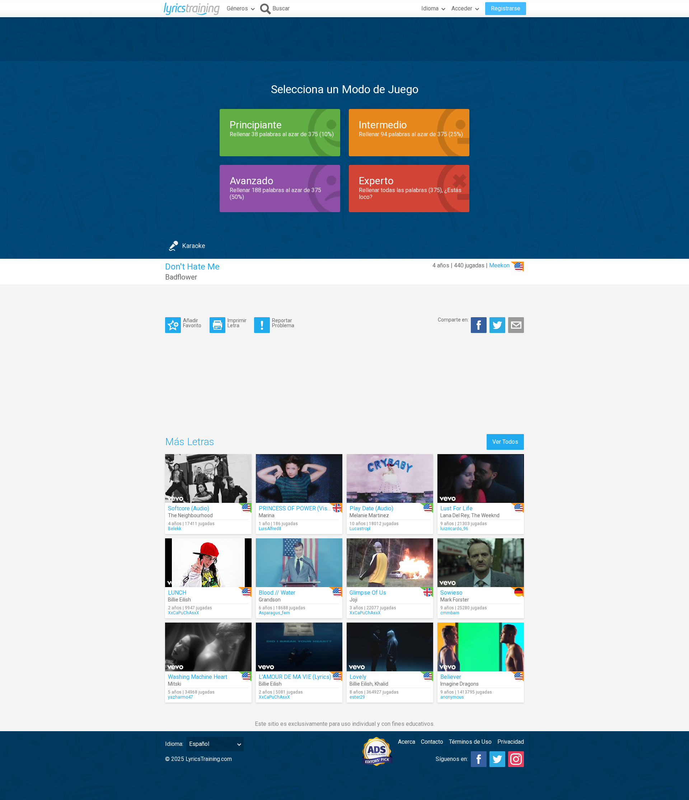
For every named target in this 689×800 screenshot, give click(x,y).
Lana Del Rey (454, 515)
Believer (450, 676)
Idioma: (174, 744)
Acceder (461, 8)
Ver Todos (505, 441)
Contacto (432, 741)
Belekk (174, 528)
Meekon (499, 265)
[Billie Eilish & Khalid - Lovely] (390, 647)
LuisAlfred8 (270, 528)
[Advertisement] (344, 39)
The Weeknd (485, 515)
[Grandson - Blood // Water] (299, 562)
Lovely (358, 676)
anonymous (452, 697)
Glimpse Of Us (368, 592)
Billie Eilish (179, 600)
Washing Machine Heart (197, 676)
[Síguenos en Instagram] (516, 759)
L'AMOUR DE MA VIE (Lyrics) (295, 676)
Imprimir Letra (237, 323)
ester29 (357, 697)
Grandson (270, 600)
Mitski (174, 684)
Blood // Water (277, 592)
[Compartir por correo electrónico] (516, 325)
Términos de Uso (470, 741)
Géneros (237, 8)
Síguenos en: (452, 759)
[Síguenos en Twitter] (497, 759)
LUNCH (177, 592)
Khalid (381, 684)
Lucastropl (360, 528)
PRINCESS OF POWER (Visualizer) (302, 508)
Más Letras (189, 442)
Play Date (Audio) (371, 508)
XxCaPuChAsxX (183, 612)
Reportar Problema (283, 323)
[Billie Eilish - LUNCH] (208, 562)
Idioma (430, 8)
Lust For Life (456, 508)
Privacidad (510, 741)
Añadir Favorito (192, 323)
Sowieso (451, 592)
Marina (267, 515)
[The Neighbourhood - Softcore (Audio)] (208, 478)
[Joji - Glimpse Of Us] (390, 562)
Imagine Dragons (459, 684)
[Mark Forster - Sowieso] (480, 562)
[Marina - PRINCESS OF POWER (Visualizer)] (299, 478)
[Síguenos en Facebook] (479, 759)
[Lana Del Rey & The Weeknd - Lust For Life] (480, 478)
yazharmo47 (180, 697)
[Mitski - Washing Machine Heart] (208, 647)
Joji (353, 600)
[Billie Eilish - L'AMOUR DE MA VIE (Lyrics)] (299, 647)
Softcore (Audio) (188, 508)
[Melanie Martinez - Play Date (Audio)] (390, 478)
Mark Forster (454, 600)
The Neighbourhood (190, 515)
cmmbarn (449, 612)
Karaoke (193, 245)
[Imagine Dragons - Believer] (480, 647)
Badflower (181, 277)
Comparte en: (453, 319)
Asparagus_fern (274, 612)
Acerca (406, 741)
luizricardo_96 (454, 528)
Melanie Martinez (369, 515)
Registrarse (505, 8)
